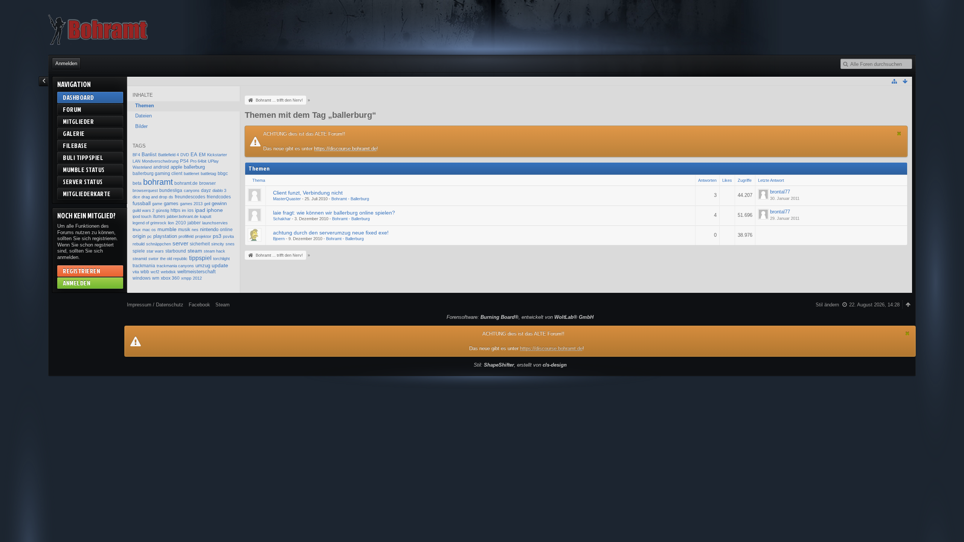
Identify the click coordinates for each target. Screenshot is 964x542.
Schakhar (282, 218)
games (171, 203)
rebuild (139, 244)
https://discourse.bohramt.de (345, 148)
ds (171, 197)
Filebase (75, 145)
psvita (228, 236)
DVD (184, 154)
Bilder (141, 126)
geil (207, 203)
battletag (208, 173)
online (226, 229)
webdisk (168, 271)
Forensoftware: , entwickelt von (520, 317)
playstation (165, 236)
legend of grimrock (149, 223)
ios (191, 210)
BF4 (136, 154)
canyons (192, 190)
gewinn (219, 203)
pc (149, 236)
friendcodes (219, 196)
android (161, 167)
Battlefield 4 (168, 154)
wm (155, 278)
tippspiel (200, 257)
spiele (139, 251)
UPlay (213, 161)
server (180, 243)
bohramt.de (186, 183)
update (220, 265)
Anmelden (66, 63)
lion (171, 223)
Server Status (83, 181)
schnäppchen (158, 244)
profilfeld (186, 236)
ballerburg (194, 167)
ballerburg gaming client (157, 173)
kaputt (205, 216)
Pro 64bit (198, 161)
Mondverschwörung (160, 161)
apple (176, 167)
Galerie (74, 133)
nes (195, 229)
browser (207, 183)
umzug (202, 265)
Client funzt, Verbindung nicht (308, 193)
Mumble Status (84, 169)
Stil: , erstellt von (520, 365)
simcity (217, 244)
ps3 (217, 236)
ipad (200, 210)
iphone (215, 210)
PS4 (184, 161)
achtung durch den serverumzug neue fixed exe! (331, 233)
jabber (194, 222)
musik (184, 229)
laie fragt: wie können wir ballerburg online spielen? (334, 213)
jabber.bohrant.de (182, 216)
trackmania (144, 265)
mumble (167, 229)
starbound (175, 251)
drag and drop (154, 197)
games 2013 (191, 203)
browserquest (145, 190)
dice (136, 197)
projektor (203, 236)
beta (137, 183)
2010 (180, 222)
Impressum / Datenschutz (155, 305)
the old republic (174, 258)
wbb (144, 271)
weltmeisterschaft (196, 271)
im (184, 210)
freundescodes (190, 196)
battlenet (191, 173)
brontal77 (780, 192)
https (175, 210)
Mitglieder (78, 121)
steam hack (214, 251)
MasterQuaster (287, 198)
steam (195, 251)
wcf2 (155, 271)
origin (139, 236)
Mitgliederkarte (87, 193)
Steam (222, 305)
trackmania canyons (175, 265)
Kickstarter (217, 154)
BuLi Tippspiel (83, 157)
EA (194, 154)
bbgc (223, 173)
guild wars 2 (143, 210)
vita (136, 271)
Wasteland (142, 167)
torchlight (221, 258)
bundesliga (170, 190)
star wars (155, 251)
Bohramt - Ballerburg (350, 198)
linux (137, 229)
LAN (136, 161)
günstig (162, 210)
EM (202, 154)
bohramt (158, 182)
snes (230, 244)
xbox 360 (170, 278)
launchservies (215, 223)
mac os (149, 229)
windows (142, 278)
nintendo (209, 229)
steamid (140, 258)
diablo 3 (219, 190)
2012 (197, 278)
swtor (153, 258)
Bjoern (279, 238)
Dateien (143, 116)
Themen (144, 105)
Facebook (199, 305)
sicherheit (200, 244)
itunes (159, 216)
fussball (142, 203)
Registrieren (81, 270)
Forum (72, 109)
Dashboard (78, 97)
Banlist (149, 154)
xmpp (186, 278)
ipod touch (142, 216)
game (157, 203)
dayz (206, 190)
